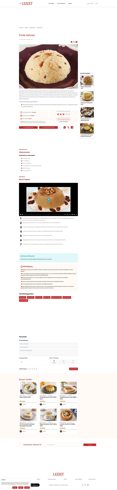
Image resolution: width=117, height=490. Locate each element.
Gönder (89, 444)
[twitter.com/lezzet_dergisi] (88, 485)
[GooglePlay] (34, 485)
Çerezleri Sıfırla (92, 479)
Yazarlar (70, 3)
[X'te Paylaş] (74, 42)
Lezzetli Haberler (61, 3)
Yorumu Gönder (73, 368)
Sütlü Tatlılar (32, 27)
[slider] (63, 114)
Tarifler (26, 27)
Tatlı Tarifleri (22, 297)
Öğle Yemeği (47, 297)
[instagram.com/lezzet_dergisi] (85, 485)
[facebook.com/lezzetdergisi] (82, 485)
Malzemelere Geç (29, 127)
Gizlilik (65, 479)
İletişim (38, 479)
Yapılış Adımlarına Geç (49, 127)
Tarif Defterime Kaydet (64, 119)
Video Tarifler (31, 297)
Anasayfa (21, 27)
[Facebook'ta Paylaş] (76, 42)
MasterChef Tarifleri (56, 297)
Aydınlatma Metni (52, 479)
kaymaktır (49, 259)
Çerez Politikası (78, 479)
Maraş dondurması (41, 259)
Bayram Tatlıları (66, 297)
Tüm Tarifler (51, 3)
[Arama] (96, 3)
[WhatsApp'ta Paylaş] (72, 42)
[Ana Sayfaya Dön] (58, 474)
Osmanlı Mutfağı (23, 300)
